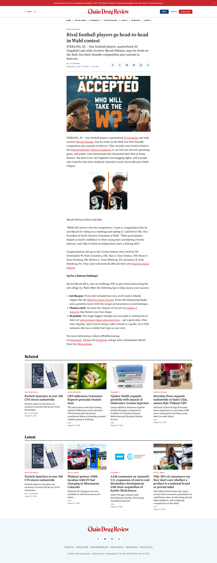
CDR (69, 423)
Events (147, 20)
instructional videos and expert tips (100, 320)
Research (135, 20)
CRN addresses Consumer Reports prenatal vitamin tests (85, 399)
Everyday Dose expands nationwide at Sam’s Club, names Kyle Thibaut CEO (170, 399)
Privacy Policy (146, 547)
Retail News (80, 20)
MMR (164, 12)
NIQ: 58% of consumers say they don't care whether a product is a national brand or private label (171, 481)
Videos (124, 20)
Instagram (76, 340)
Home (68, 20)
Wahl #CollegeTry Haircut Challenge (91, 150)
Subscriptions (132, 547)
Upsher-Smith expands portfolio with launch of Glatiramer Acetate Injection (130, 399)
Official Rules (84, 344)
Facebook (101, 340)
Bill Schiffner (73, 63)
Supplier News (110, 20)
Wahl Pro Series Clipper (100, 300)
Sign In (174, 12)
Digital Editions (116, 547)
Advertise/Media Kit (99, 547)
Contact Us (69, 547)
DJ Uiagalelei (131, 137)
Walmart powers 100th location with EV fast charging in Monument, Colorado (84, 481)
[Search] (35, 12)
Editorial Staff (82, 547)
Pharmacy (95, 20)
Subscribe (185, 12)
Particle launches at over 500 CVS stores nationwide (44, 398)
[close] (214, 3)
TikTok (87, 340)
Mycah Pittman (84, 142)
